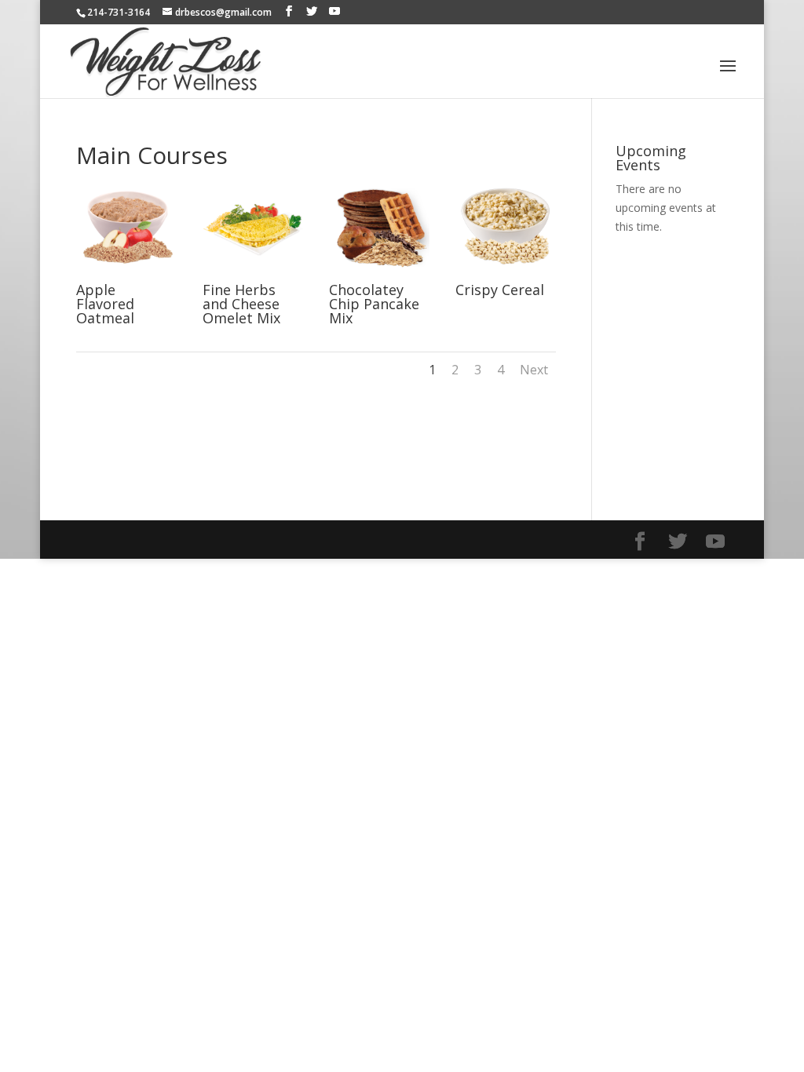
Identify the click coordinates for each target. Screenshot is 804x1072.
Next (534, 369)
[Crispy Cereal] (505, 274)
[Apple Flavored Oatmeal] (126, 274)
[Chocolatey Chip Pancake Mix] (379, 274)
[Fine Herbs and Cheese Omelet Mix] (252, 274)
